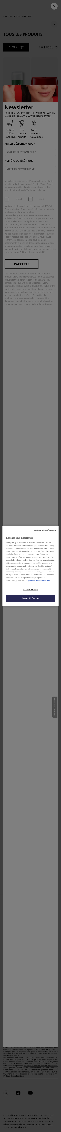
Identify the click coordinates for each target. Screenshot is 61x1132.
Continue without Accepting (45, 530)
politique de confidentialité (39, 580)
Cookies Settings (30, 589)
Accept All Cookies (30, 598)
